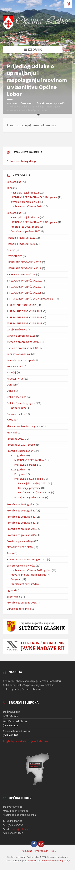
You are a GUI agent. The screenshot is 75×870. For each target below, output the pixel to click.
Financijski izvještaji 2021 (21, 237)
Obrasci (11, 384)
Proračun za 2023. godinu (21, 504)
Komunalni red (15, 366)
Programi (19, 474)
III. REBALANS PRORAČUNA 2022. (25, 311)
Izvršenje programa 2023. (21, 335)
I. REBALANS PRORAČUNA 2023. (24, 268)
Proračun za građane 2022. (29, 497)
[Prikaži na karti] (68, 4)
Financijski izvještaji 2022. (32, 483)
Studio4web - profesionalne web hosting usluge (47, 860)
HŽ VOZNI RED (14, 256)
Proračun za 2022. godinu (28, 478)
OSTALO (11, 420)
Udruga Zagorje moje (19, 608)
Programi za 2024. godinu (21, 444)
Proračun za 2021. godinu (25, 584)
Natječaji (11, 372)
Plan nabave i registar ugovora (24, 426)
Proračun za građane (26, 464)
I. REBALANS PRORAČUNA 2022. (24, 262)
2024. (10, 188)
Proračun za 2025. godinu (21, 516)
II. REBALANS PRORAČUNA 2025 (24, 292)
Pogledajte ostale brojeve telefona (25, 741)
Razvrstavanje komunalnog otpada (27, 559)
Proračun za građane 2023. (22, 529)
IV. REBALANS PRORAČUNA (29, 460)
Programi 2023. (15, 438)
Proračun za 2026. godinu (21, 522)
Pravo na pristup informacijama (28, 574)
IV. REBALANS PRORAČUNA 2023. (25, 323)
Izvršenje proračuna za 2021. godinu (31, 570)
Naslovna (12, 103)
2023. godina (14, 182)
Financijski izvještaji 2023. (21, 244)
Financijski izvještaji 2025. (25, 217)
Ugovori (11, 590)
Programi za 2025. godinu (25, 226)
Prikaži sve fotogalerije (22, 161)
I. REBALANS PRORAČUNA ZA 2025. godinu (34, 222)
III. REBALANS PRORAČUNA (21, 305)
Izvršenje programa (29, 488)
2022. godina (18, 469)
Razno (10, 553)
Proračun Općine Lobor (20, 451)
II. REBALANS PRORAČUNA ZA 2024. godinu (30, 299)
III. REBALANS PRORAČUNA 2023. (25, 317)
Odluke (11, 390)
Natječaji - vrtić (15, 378)
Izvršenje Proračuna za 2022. (34, 492)
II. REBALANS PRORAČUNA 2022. (24, 280)
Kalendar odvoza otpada (21, 360)
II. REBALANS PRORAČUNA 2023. (24, 286)
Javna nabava (18, 407)
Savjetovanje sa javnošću (51, 103)
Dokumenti (27, 103)
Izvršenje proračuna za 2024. (27, 206)
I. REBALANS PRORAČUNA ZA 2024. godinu (34, 197)
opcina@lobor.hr (19, 829)
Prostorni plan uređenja (20, 541)
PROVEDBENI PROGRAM (20, 547)
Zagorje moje (14, 596)
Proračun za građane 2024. (22, 535)
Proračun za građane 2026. (22, 602)
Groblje (11, 250)
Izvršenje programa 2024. (25, 202)
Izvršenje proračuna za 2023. (23, 348)
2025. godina (14, 213)
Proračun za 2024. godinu (21, 510)
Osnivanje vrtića (16, 414)
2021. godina (18, 455)
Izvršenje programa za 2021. (23, 342)
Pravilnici (12, 432)
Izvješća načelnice (17, 329)
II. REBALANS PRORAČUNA (21, 274)
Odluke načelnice (16, 397)
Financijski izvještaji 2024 (25, 192)
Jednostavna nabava (19, 354)
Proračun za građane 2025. (26, 231)
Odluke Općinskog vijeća (21, 403)
